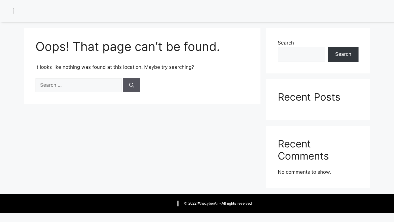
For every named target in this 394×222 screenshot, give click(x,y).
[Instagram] (372, 12)
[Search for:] (79, 85)
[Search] (131, 85)
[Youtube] (385, 12)
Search (286, 43)
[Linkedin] (346, 12)
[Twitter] (359, 12)
